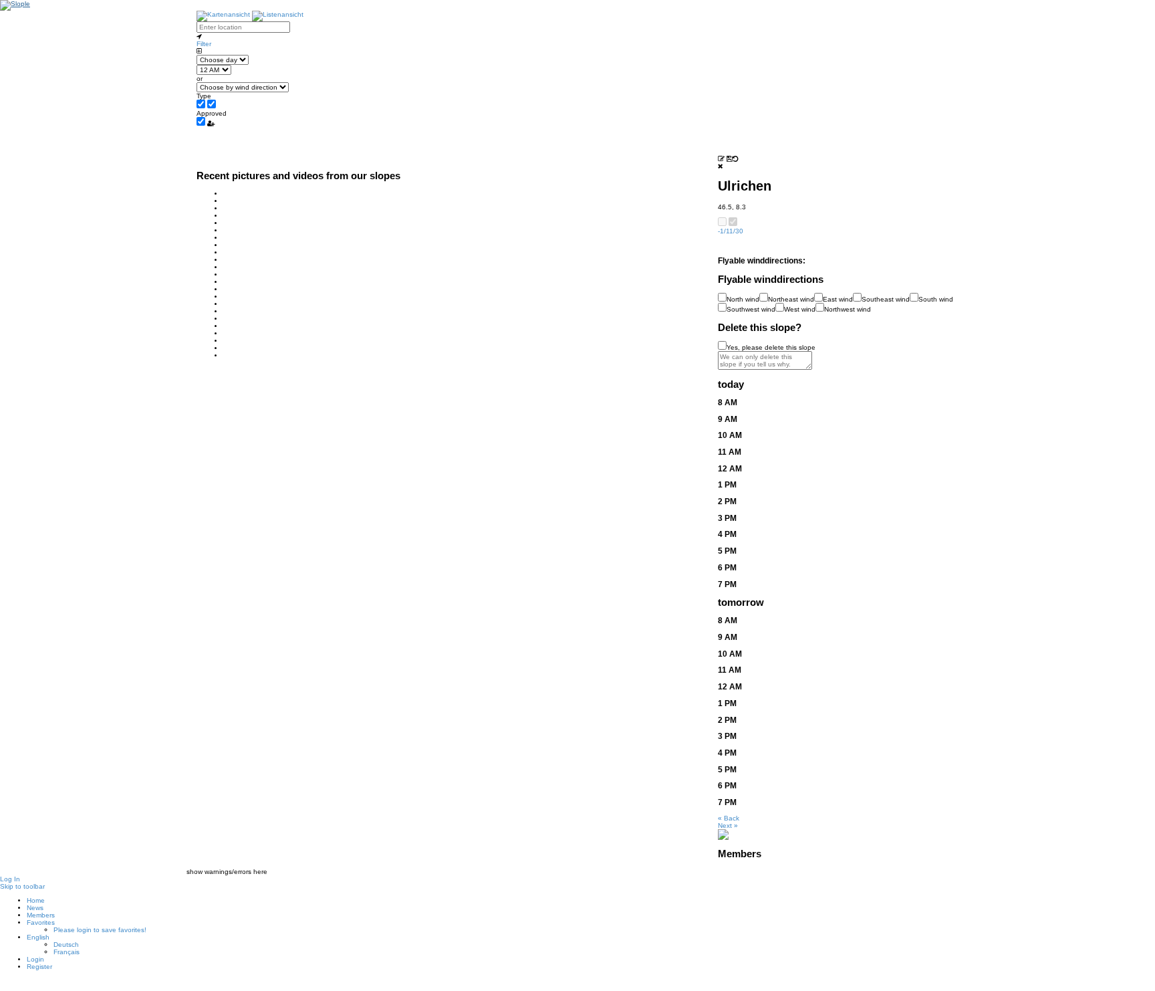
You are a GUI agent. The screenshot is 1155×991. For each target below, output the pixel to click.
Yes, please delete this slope (771, 347)
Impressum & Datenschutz (577, 987)
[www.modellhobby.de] (723, 833)
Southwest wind (751, 309)
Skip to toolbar (22, 886)
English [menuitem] (38, 937)
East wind (838, 299)
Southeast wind (886, 299)
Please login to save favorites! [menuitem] (99, 929)
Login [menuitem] (35, 959)
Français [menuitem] (66, 952)
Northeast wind (791, 299)
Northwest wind (847, 309)
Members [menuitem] (41, 915)
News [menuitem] (35, 907)
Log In (10, 879)
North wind (743, 299)
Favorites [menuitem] (41, 922)
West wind (799, 309)
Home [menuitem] (36, 900)
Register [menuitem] (39, 966)
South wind (935, 299)
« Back (728, 818)
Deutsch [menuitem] (66, 944)
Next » (728, 825)
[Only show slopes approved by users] (211, 123)
